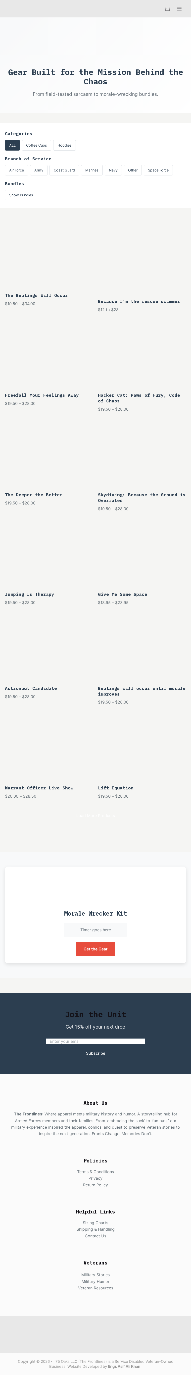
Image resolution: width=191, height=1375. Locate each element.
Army (38, 170)
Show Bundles (21, 195)
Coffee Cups (36, 145)
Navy (113, 170)
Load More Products (95, 815)
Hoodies (64, 145)
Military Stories (95, 1274)
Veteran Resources (95, 1287)
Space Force (158, 170)
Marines (91, 170)
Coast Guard (64, 170)
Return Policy (95, 1184)
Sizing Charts (95, 1222)
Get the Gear (95, 948)
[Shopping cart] (167, 9)
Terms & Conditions (95, 1171)
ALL (12, 145)
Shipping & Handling (96, 1229)
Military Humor (95, 1281)
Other (133, 170)
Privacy (95, 1178)
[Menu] (179, 8)
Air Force (16, 170)
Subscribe (95, 1053)
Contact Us (95, 1235)
